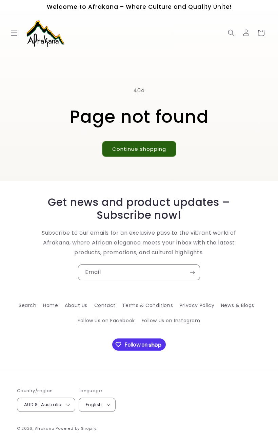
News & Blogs (237, 305)
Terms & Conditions (147, 305)
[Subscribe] (192, 272)
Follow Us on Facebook (106, 320)
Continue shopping (139, 148)
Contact (105, 305)
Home (50, 305)
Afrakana (45, 428)
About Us (76, 305)
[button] (14, 32)
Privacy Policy (197, 305)
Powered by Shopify (76, 428)
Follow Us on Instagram (171, 320)
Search (28, 305)
